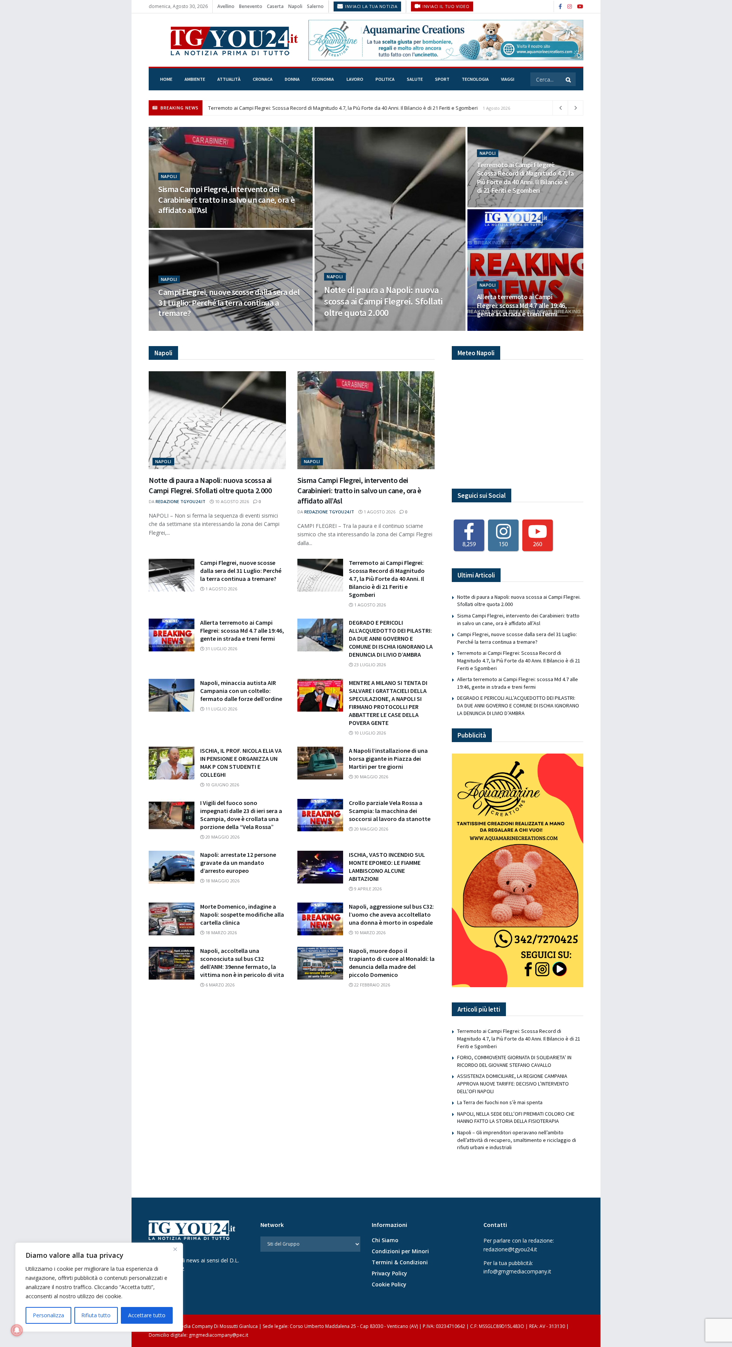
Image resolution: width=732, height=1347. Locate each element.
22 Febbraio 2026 (371, 985)
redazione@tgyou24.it (510, 1249)
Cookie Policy (389, 1284)
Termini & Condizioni (400, 1262)
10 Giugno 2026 (221, 784)
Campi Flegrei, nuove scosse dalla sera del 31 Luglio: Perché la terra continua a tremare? (229, 302)
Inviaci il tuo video (445, 6)
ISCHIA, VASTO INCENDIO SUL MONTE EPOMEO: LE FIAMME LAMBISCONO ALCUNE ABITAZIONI (387, 866)
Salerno (315, 6)
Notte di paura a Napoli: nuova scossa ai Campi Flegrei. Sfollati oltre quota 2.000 (383, 301)
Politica (385, 79)
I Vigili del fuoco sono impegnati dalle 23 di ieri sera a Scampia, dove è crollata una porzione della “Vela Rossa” (241, 815)
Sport (442, 79)
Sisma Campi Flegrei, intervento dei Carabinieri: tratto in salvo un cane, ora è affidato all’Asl (226, 199)
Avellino (225, 6)
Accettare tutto (146, 1315)
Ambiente (195, 79)
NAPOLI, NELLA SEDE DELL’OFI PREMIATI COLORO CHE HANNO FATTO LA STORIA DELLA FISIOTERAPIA (516, 1117)
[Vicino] (175, 1249)
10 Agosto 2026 (345, 328)
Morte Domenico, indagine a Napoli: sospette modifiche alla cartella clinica (242, 914)
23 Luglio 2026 (369, 664)
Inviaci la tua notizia (371, 6)
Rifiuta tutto (96, 1315)
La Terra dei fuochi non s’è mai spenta (500, 1102)
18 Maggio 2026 (221, 881)
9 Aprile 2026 (367, 889)
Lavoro (355, 79)
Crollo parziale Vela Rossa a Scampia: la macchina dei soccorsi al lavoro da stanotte (389, 811)
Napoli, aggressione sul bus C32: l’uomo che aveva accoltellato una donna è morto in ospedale (391, 914)
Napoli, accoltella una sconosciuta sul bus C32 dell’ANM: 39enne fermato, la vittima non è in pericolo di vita (242, 962)
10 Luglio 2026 (369, 733)
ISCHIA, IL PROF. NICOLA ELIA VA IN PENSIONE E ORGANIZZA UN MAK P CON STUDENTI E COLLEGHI (241, 762)
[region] (99, 1287)
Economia (323, 79)
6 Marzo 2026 (219, 985)
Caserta (275, 6)
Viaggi (507, 79)
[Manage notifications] (17, 1330)
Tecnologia (475, 79)
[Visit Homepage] (223, 40)
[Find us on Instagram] (569, 6)
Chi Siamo (385, 1240)
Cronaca (263, 79)
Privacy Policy (389, 1273)
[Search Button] (569, 79)
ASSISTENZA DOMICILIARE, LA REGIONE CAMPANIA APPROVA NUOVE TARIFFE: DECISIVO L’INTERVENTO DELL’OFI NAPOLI (513, 1083)
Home (166, 79)
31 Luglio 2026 (497, 328)
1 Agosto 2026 (178, 225)
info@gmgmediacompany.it (517, 1271)
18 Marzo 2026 (220, 932)
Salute (415, 79)
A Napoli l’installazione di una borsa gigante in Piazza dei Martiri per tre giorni (388, 758)
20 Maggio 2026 (221, 837)
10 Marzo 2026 (369, 932)
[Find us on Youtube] (580, 6)
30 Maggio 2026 (370, 776)
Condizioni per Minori (400, 1251)
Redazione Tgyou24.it (180, 501)
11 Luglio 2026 (220, 709)
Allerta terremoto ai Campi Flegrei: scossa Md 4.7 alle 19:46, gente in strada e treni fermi (308, 107)
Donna (292, 79)
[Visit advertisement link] (445, 39)
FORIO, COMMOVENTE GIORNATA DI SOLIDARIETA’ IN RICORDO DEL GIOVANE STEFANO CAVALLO (514, 1061)
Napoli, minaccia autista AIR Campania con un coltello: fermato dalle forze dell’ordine (241, 690)
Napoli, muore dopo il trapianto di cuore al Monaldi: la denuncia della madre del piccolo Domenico (392, 962)
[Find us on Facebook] (560, 6)
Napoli (295, 6)
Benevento (250, 6)
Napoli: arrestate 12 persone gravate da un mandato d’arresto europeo (238, 862)
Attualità (229, 79)
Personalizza (48, 1315)
